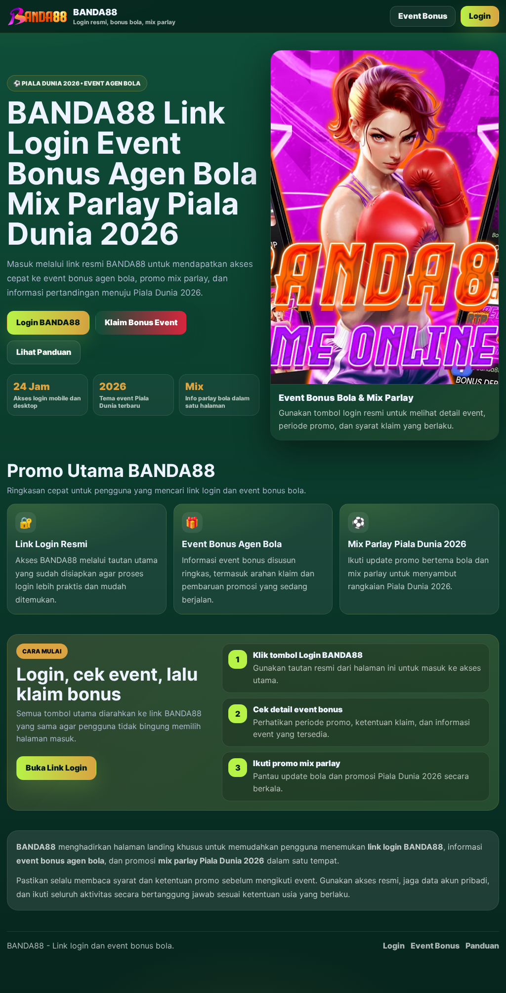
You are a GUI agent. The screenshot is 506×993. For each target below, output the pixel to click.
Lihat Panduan (43, 352)
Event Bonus (422, 16)
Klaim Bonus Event (141, 322)
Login (480, 16)
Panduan (482, 945)
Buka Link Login (56, 768)
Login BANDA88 (48, 322)
